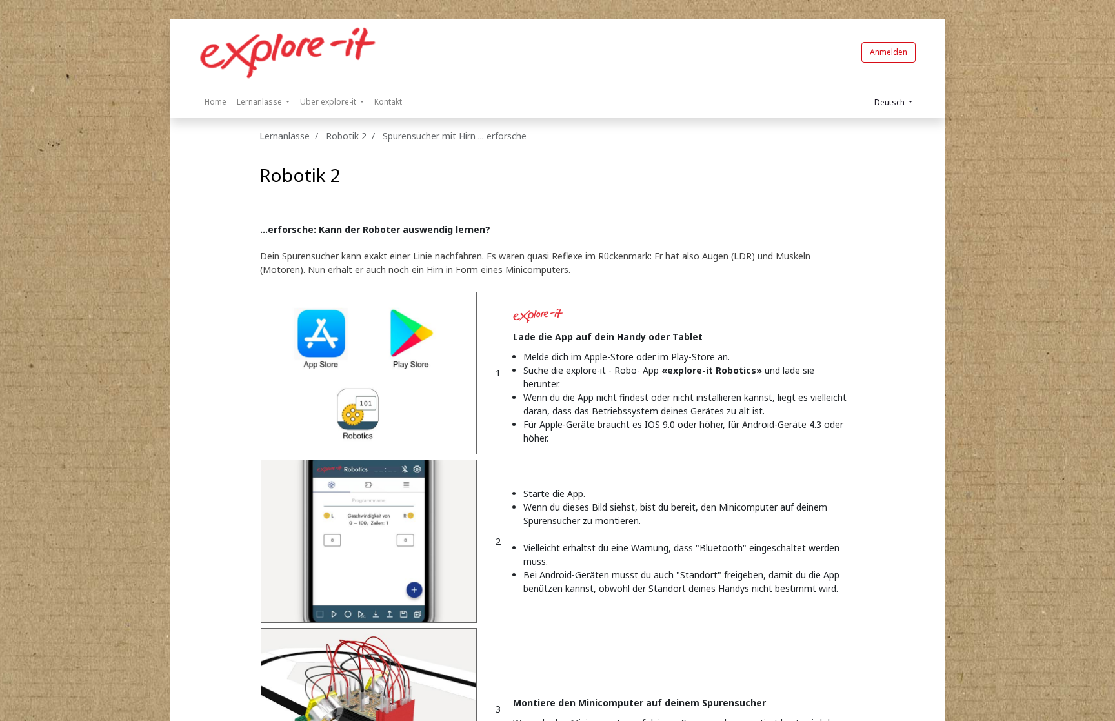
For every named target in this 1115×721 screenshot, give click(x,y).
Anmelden (888, 51)
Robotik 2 (300, 175)
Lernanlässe (284, 136)
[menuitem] (215, 102)
